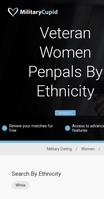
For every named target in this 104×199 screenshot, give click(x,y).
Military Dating (59, 149)
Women (88, 149)
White (21, 185)
